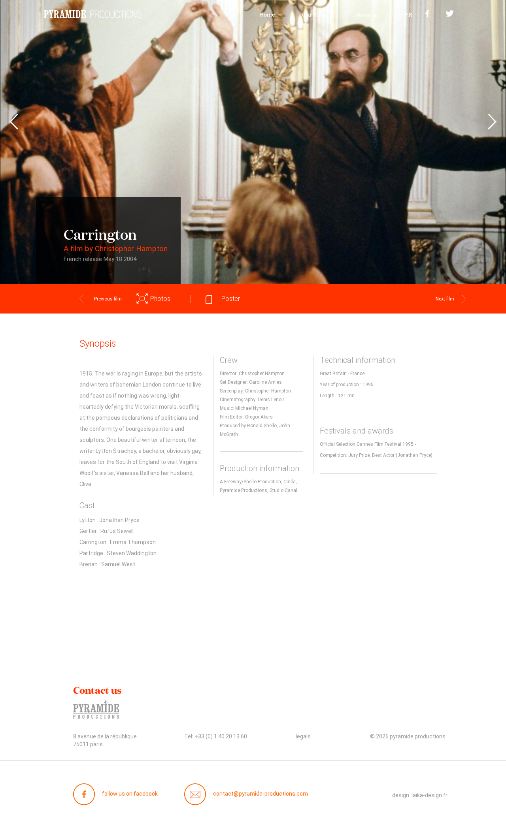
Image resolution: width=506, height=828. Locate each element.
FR (408, 13)
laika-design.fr (429, 795)
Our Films (315, 13)
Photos (160, 298)
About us (366, 13)
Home (267, 13)
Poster (230, 298)
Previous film (108, 299)
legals (303, 736)
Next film (445, 299)
